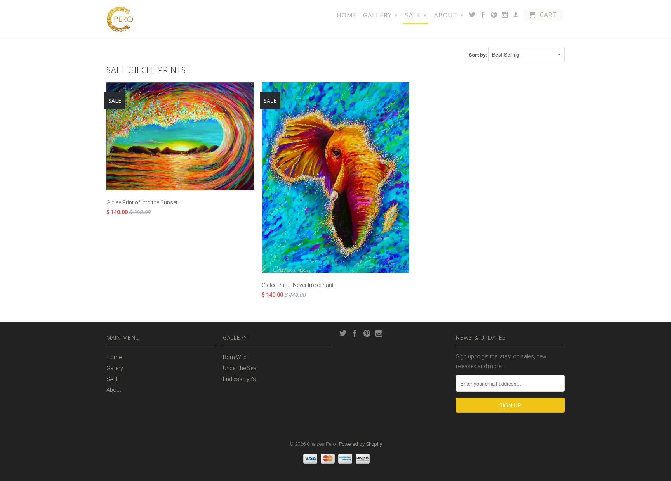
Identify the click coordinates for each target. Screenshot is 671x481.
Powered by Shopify (360, 444)
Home (347, 15)
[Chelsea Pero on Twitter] (472, 16)
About (449, 15)
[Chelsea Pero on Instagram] (505, 16)
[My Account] (516, 16)
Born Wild (235, 357)
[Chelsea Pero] (120, 19)
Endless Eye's (239, 379)
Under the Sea (239, 368)
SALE (416, 15)
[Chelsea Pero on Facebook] (483, 16)
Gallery (380, 15)
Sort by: (478, 55)
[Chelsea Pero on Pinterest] (494, 16)
